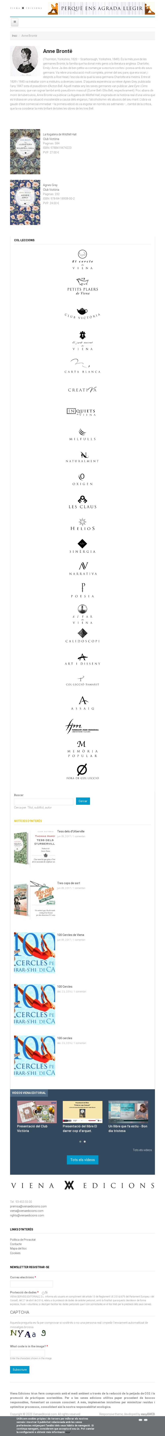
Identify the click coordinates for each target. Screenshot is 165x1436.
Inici (14, 35)
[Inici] (26, 7)
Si (46, 1292)
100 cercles (64, 1038)
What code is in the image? (29, 1346)
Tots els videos (142, 1150)
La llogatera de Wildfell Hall (59, 134)
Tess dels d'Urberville (71, 831)
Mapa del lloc (18, 1248)
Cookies (15, 1253)
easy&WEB (148, 1414)
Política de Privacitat (23, 1239)
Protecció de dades (24, 1292)
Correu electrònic (23, 1277)
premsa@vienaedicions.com (28, 1206)
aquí (67, 1432)
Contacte (16, 1244)
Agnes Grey (50, 185)
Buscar (19, 795)
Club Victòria (51, 139)
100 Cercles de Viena (70, 934)
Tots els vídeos (82, 1160)
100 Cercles (64, 986)
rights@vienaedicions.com (27, 1215)
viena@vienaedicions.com (26, 1210)
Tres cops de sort (68, 883)
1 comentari (79, 836)
